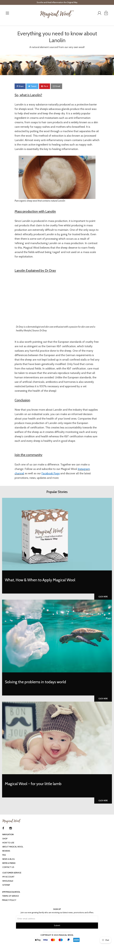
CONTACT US (8, 867)
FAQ (4, 855)
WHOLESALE (7, 881)
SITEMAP (6, 885)
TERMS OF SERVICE (10, 896)
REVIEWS (6, 851)
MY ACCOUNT (8, 876)
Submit (57, 925)
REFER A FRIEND (9, 863)
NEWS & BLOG (8, 859)
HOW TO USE (8, 842)
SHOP (5, 838)
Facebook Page (50, 473)
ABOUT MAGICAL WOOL (12, 846)
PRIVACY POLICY (9, 900)
